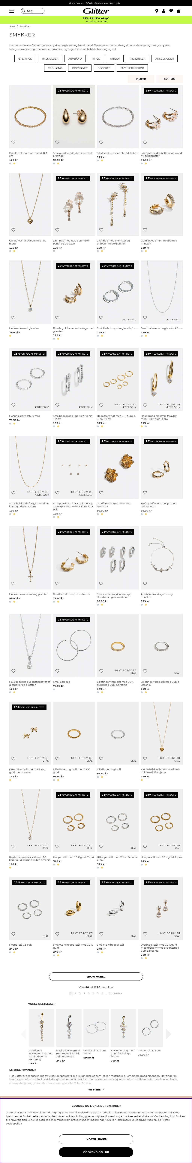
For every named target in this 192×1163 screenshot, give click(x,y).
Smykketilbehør (132, 68)
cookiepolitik (14, 1123)
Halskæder (50, 58)
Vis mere (94, 1089)
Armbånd (75, 58)
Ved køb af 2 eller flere (96, 21)
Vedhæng (55, 68)
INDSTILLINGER (96, 1139)
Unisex (115, 58)
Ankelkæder (164, 58)
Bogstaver (80, 68)
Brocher (104, 68)
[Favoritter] (173, 11)
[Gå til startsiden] (96, 11)
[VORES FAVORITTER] (170, 79)
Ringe (96, 58)
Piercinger (137, 58)
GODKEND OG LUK (96, 1152)
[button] (165, 11)
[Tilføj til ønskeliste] (13, 142)
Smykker (25, 26)
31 (110, 993)
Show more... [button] (96, 976)
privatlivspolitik (148, 1119)
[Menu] (12, 11)
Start (12, 26)
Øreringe (25, 58)
